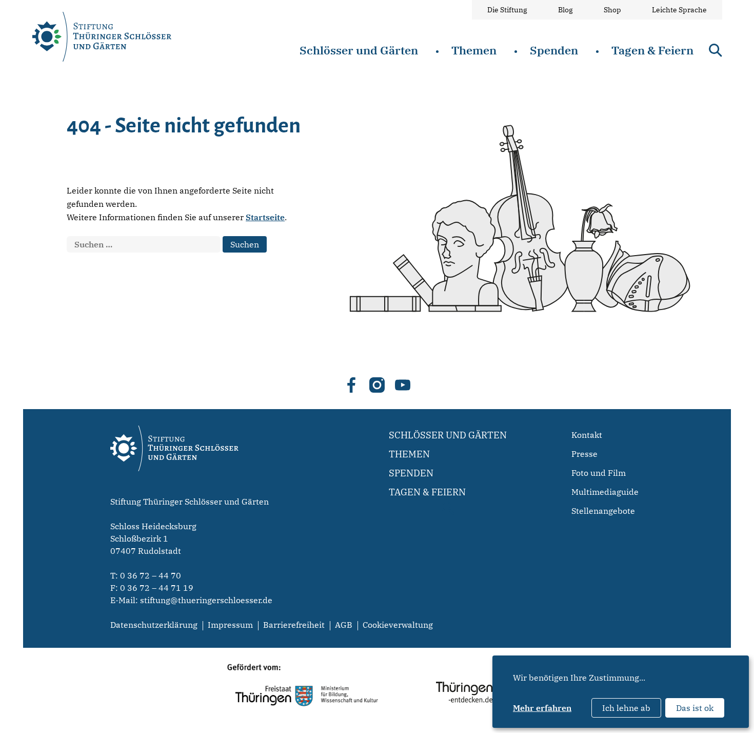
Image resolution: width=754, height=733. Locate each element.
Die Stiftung (507, 9)
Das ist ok (694, 708)
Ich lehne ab (626, 708)
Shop (612, 9)
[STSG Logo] (174, 489)
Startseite (265, 217)
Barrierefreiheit (294, 625)
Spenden (554, 50)
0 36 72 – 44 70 (150, 575)
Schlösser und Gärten (359, 50)
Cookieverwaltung (398, 625)
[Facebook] (351, 385)
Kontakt (586, 435)
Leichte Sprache (679, 9)
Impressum (230, 625)
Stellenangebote (603, 511)
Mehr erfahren (542, 708)
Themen (474, 50)
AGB (343, 625)
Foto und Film (598, 473)
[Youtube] (402, 385)
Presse (584, 454)
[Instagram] (377, 385)
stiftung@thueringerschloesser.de (206, 600)
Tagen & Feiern (652, 50)
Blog (565, 9)
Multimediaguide (605, 492)
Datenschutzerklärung (153, 625)
